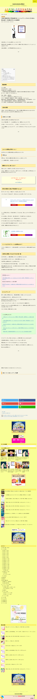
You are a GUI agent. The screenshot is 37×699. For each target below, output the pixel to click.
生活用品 (3, 600)
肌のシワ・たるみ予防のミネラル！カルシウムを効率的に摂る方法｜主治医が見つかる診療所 (11, 470)
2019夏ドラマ (5, 561)
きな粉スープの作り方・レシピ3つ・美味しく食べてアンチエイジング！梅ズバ (16, 415)
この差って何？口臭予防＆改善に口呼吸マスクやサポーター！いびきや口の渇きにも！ (11, 458)
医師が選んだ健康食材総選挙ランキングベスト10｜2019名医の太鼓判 (17, 331)
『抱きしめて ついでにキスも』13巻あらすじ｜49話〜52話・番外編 (16, 520)
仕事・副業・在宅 (5, 547)
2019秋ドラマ (5, 560)
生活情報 (3, 601)
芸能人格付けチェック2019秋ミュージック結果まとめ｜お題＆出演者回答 (17, 513)
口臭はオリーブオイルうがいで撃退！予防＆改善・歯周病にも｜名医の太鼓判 (4, 458)
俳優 (4, 590)
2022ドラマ (5, 554)
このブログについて (22, 691)
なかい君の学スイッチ (7, 588)
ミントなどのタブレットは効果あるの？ (9, 78)
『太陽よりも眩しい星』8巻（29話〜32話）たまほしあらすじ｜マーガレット (17, 509)
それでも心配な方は (18, 182)
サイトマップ (10, 691)
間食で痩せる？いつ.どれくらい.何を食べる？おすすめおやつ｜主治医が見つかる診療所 (18, 458)
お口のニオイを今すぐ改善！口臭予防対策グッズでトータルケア (13, 416)
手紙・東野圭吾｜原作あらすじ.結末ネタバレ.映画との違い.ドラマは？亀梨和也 (18, 491)
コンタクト (26, 691)
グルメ (3, 597)
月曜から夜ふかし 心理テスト (9, 587)
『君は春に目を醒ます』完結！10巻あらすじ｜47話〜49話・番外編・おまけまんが (18, 498)
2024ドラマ (5, 551)
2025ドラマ (5, 550)
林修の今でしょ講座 (6, 581)
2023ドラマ (5, 553)
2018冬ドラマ (5, 571)
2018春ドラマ (5, 568)
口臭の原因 (4, 71)
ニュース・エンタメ (5, 584)
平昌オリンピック (7, 594)
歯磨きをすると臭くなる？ (7, 75)
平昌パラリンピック (7, 592)
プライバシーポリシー (16, 691)
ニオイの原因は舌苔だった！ (7, 73)
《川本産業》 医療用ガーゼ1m (17, 231)
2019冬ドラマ (5, 564)
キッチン (3, 598)
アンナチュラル (6, 574)
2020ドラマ (5, 557)
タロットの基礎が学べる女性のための (19, 696)
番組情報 (4, 70)
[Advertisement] (18, 58)
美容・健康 (3, 411)
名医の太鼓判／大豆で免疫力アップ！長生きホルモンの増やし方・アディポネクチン (19, 524)
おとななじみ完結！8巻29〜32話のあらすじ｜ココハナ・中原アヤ (16, 517)
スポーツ (4, 591)
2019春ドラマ (5, 563)
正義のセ (5, 570)
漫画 (3, 577)
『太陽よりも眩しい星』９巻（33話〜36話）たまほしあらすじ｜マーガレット (18, 502)
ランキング (5, 595)
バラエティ (5, 585)
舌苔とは (5, 74)
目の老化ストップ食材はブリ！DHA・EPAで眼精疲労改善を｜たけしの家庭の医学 (25, 470)
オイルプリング (5, 80)
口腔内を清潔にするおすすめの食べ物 (8, 79)
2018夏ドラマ (5, 567)
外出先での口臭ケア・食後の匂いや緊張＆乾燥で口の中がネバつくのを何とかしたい (4, 470)
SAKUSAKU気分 (18, 4)
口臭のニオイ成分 (6, 72)
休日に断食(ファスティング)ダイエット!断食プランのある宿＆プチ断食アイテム (18, 470)
